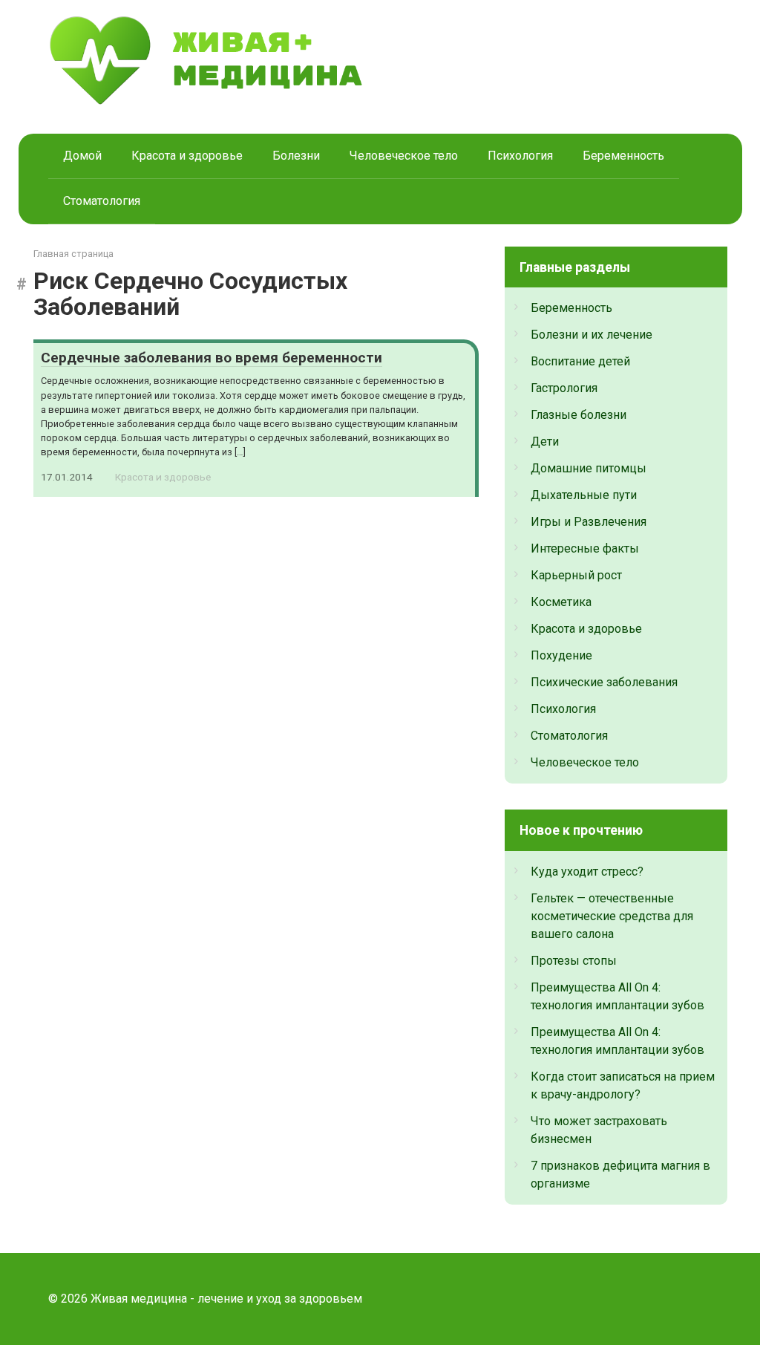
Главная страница (73, 253)
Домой (82, 156)
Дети (545, 441)
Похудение (561, 655)
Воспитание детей (580, 361)
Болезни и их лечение (591, 335)
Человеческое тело (404, 156)
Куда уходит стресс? (587, 871)
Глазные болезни (578, 415)
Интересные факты (585, 548)
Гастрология (564, 388)
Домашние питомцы (588, 468)
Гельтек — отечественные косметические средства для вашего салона (612, 916)
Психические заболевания (604, 682)
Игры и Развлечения (588, 522)
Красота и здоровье (187, 156)
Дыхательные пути (584, 495)
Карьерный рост (576, 575)
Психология (520, 156)
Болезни (296, 156)
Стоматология (101, 201)
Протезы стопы (574, 961)
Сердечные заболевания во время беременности (211, 357)
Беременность (623, 156)
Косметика (561, 602)
